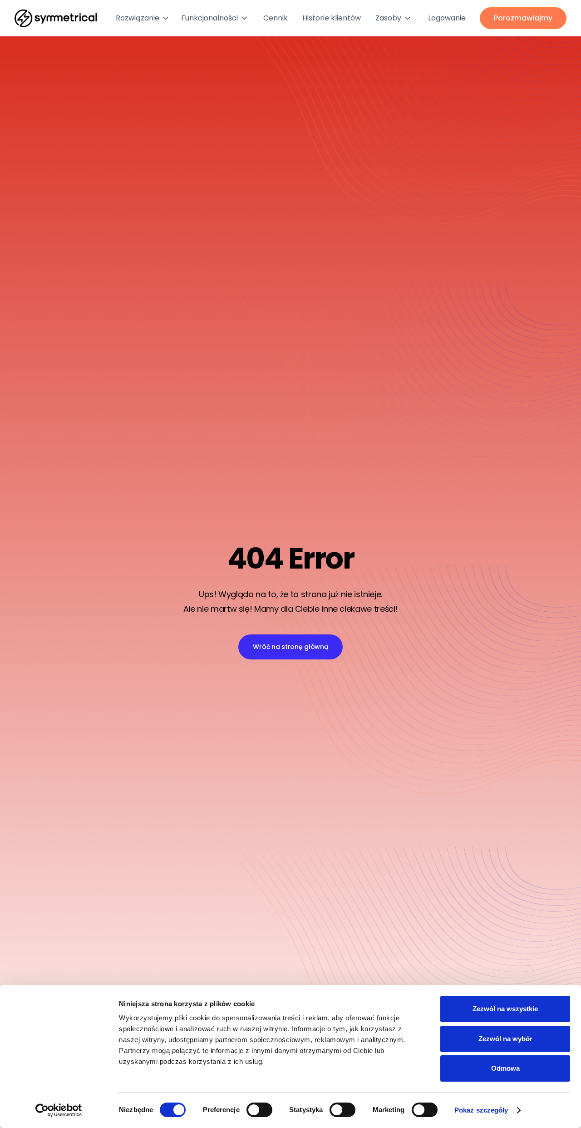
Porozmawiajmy (523, 18)
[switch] (259, 1110)
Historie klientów (331, 18)
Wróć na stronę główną (290, 646)
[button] (144, 18)
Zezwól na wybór (505, 1039)
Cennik (275, 18)
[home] (56, 18)
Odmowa (505, 1068)
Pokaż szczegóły (481, 1110)
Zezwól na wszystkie (505, 1009)
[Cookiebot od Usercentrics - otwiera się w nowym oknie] (58, 1110)
